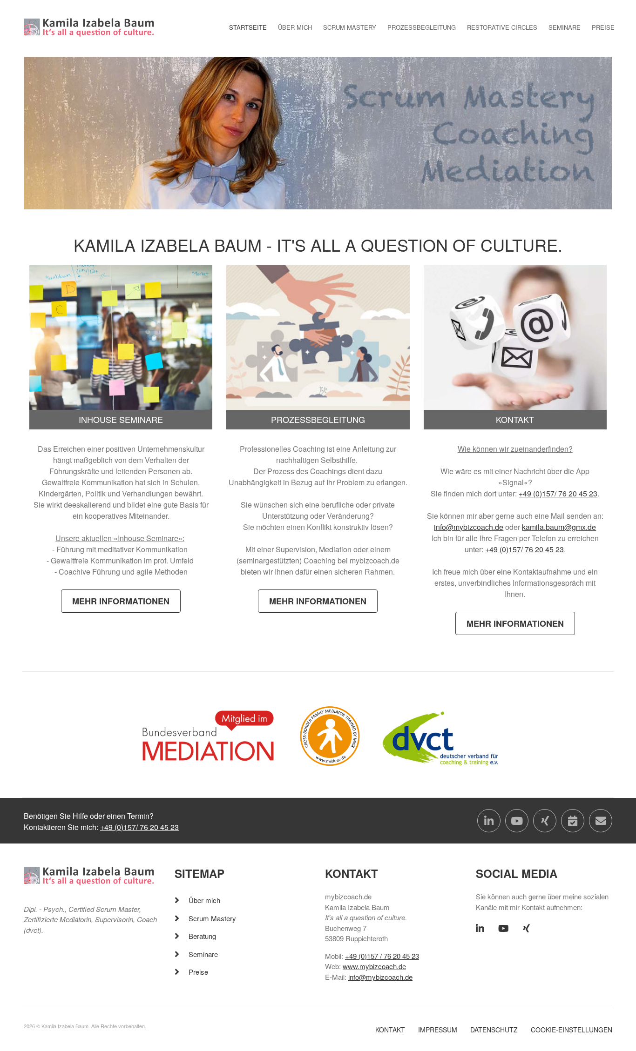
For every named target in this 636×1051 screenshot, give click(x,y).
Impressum (437, 1029)
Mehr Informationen (120, 601)
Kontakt (390, 1029)
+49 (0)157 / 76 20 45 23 (382, 956)
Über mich (204, 900)
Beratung (202, 936)
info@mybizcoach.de (468, 527)
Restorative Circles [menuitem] (502, 27)
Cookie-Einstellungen (571, 1029)
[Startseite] (89, 26)
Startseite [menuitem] (248, 27)
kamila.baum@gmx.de (559, 527)
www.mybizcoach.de (374, 966)
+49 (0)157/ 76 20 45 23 (558, 493)
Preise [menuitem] (603, 27)
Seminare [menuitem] (564, 27)
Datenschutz (494, 1029)
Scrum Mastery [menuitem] (349, 27)
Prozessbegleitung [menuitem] (421, 27)
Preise (198, 972)
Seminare (203, 954)
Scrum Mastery (212, 918)
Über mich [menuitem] (295, 27)
